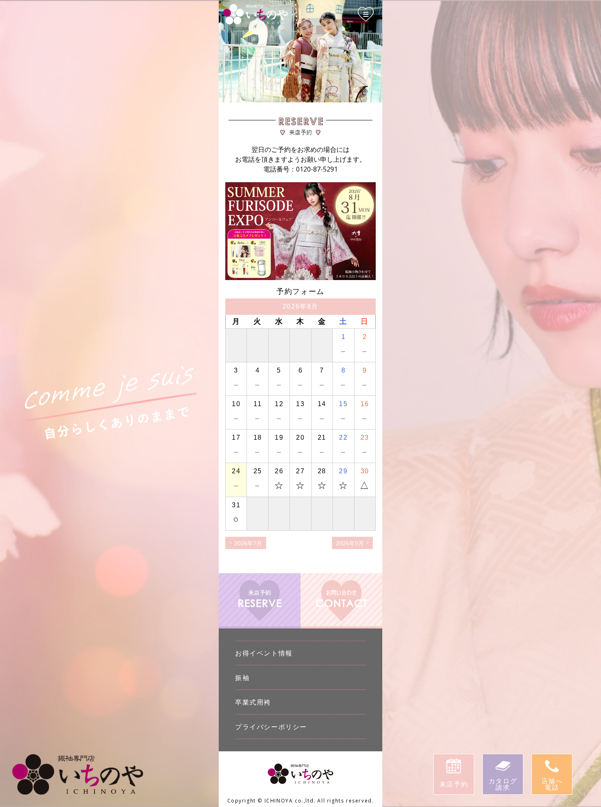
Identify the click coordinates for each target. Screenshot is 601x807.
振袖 (242, 677)
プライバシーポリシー (271, 726)
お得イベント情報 (264, 653)
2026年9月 (350, 543)
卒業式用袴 (253, 702)
